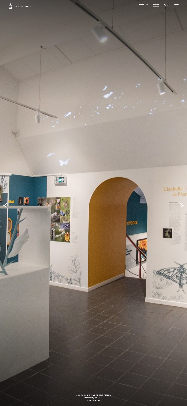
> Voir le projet (93, 400)
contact (176, 4)
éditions (156, 4)
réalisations (143, 4)
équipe (166, 4)
